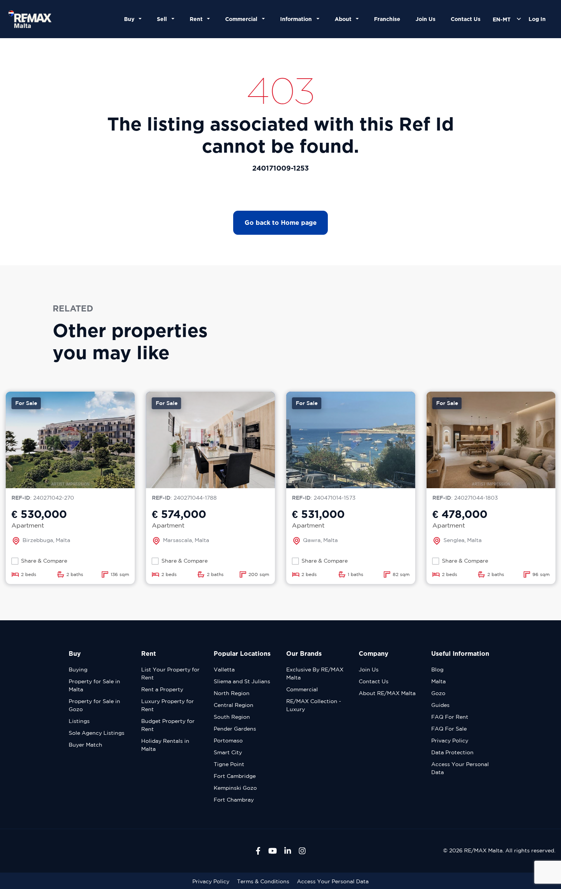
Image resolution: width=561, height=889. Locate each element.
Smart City (228, 752)
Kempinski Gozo (235, 788)
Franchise (387, 19)
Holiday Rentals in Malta (165, 745)
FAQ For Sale (449, 729)
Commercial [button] (242, 19)
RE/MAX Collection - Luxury (313, 705)
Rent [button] (198, 19)
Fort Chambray (234, 800)
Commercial (302, 689)
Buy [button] (130, 19)
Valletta (224, 669)
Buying (78, 669)
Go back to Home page (281, 222)
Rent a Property (162, 689)
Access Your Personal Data (460, 768)
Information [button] (297, 19)
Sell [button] (163, 19)
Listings (79, 721)
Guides (440, 705)
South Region (232, 717)
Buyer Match (85, 745)
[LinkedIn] (287, 850)
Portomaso (228, 740)
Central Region (233, 705)
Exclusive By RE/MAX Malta (314, 673)
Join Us (425, 19)
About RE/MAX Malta (387, 693)
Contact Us (465, 19)
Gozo (438, 693)
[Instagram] (302, 850)
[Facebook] (258, 850)
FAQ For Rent (449, 717)
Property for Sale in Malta (94, 685)
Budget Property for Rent (168, 725)
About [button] (345, 19)
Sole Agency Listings (96, 733)
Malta (438, 681)
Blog (437, 669)
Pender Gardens (235, 729)
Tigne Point (229, 764)
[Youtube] (272, 850)
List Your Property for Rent (170, 673)
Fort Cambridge (235, 776)
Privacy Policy (449, 740)
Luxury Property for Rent (167, 705)
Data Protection (452, 752)
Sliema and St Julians (242, 681)
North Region (232, 693)
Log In (537, 19)
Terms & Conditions (263, 881)
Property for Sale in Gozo (94, 705)
